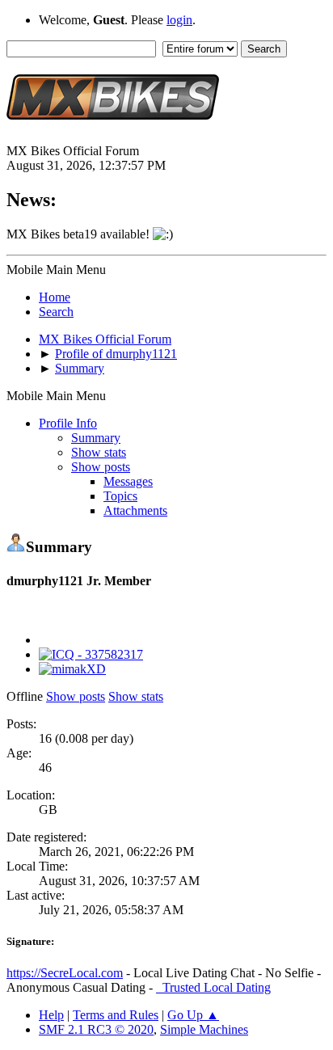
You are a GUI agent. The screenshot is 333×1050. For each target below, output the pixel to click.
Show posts (100, 467)
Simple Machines (204, 1029)
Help (51, 1015)
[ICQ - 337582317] (91, 654)
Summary (95, 438)
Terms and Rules (115, 1015)
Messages (128, 481)
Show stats (98, 452)
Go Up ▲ (193, 1015)
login (179, 20)
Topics (120, 496)
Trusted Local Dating (213, 987)
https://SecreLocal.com (64, 973)
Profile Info (68, 423)
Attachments (135, 510)
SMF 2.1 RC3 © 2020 (96, 1029)
